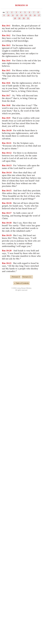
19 (19, 18)
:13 (9, 165)
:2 (9, 35)
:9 (9, 118)
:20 (9, 250)
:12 (9, 152)
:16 (9, 203)
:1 (9, 25)
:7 (9, 95)
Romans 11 (27, 277)
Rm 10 (5, 25)
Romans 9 (15, 277)
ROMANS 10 (21, 5)
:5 (9, 70)
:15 (9, 190)
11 (13, 15)
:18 (9, 222)
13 (21, 15)
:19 (9, 235)
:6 (9, 83)
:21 (9, 263)
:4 (9, 60)
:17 (9, 213)
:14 (9, 172)
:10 (9, 130)
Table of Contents (21, 283)
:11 (9, 143)
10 (8, 15)
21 (28, 18)
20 (24, 18)
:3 (9, 45)
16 (35, 15)
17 (39, 15)
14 (26, 15)
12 (17, 15)
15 (30, 15)
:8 (9, 105)
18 (15, 18)
